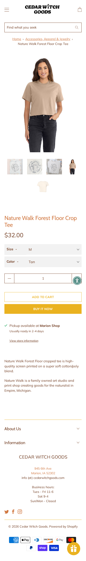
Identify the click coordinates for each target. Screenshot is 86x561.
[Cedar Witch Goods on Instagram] (20, 511)
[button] (77, 280)
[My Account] (5, 9)
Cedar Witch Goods (34, 526)
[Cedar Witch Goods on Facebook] (13, 511)
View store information (23, 340)
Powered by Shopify (63, 526)
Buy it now (43, 309)
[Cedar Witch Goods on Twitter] (6, 511)
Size (10, 249)
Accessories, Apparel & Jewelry (47, 39)
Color (11, 261)
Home (16, 39)
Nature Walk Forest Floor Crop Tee (43, 44)
